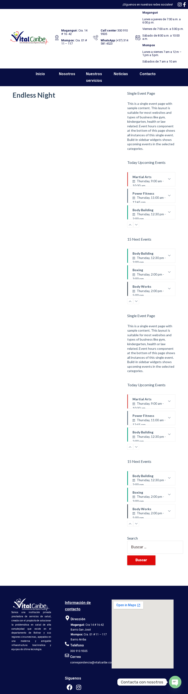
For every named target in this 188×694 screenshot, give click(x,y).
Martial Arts (148, 180)
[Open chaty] (175, 682)
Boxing (148, 273)
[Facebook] (69, 687)
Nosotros (67, 74)
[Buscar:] (151, 547)
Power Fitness (149, 197)
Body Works (148, 290)
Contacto (148, 74)
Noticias (121, 74)
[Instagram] (78, 687)
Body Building (149, 213)
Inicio (40, 74)
